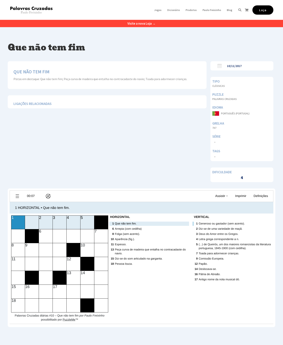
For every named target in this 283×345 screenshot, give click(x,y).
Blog (229, 10)
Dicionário (173, 10)
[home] (31, 10)
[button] (157, 10)
